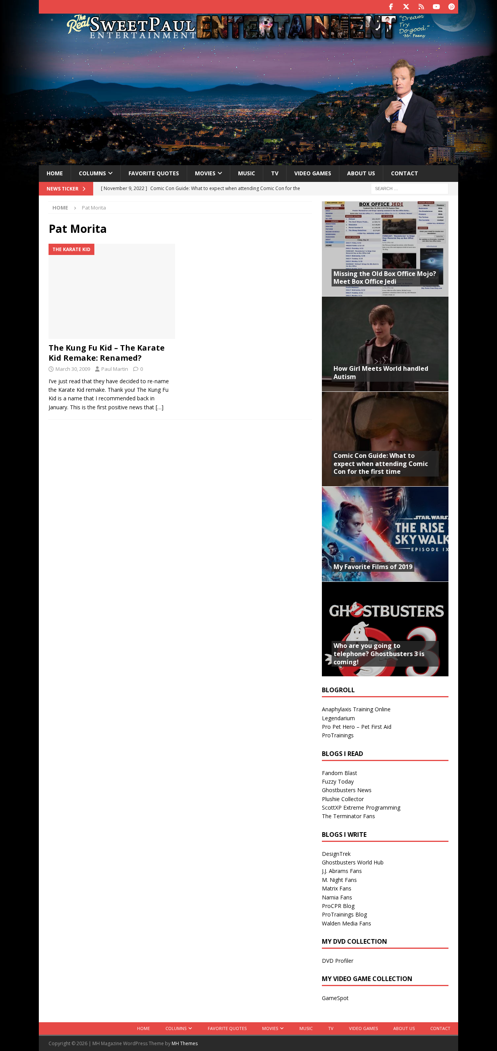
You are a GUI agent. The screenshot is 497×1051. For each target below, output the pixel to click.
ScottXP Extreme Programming (361, 807)
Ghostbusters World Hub (353, 862)
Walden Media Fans (346, 923)
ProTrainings (338, 735)
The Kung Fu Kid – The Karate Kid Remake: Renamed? (107, 352)
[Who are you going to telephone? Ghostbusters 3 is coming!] (385, 629)
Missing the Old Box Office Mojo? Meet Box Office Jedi (385, 277)
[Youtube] (436, 7)
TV (274, 173)
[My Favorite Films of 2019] (385, 533)
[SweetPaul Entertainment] (248, 37)
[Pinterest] (451, 7)
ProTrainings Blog (344, 914)
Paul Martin (114, 368)
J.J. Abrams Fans (342, 871)
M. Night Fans (339, 879)
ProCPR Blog (338, 906)
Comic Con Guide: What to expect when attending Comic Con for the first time (381, 463)
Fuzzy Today (338, 781)
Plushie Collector (343, 799)
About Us (361, 173)
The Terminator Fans (348, 816)
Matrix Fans (336, 888)
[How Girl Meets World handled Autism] (385, 343)
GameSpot (335, 998)
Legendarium (338, 718)
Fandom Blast (339, 773)
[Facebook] (391, 7)
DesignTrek (336, 853)
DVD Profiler (337, 960)
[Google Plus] (421, 7)
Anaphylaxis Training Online (356, 709)
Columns (92, 173)
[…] (159, 407)
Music (246, 173)
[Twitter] (406, 7)
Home (55, 173)
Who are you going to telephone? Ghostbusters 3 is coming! (379, 653)
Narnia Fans (337, 897)
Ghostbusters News (347, 790)
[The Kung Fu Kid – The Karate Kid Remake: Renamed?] (112, 291)
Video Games (312, 173)
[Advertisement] (248, 102)
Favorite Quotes (154, 173)
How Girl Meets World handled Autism (381, 372)
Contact (404, 173)
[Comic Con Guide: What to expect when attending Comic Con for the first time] (385, 439)
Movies (205, 173)
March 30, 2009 (73, 368)
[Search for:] (409, 188)
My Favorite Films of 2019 (373, 566)
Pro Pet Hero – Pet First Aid (356, 726)
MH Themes (185, 1043)
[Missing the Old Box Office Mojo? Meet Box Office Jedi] (385, 249)
